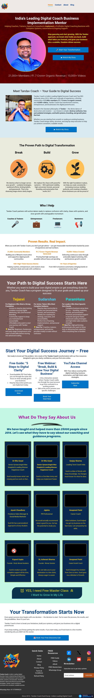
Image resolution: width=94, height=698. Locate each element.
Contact (58, 5)
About (65, 5)
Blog (72, 5)
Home (50, 5)
